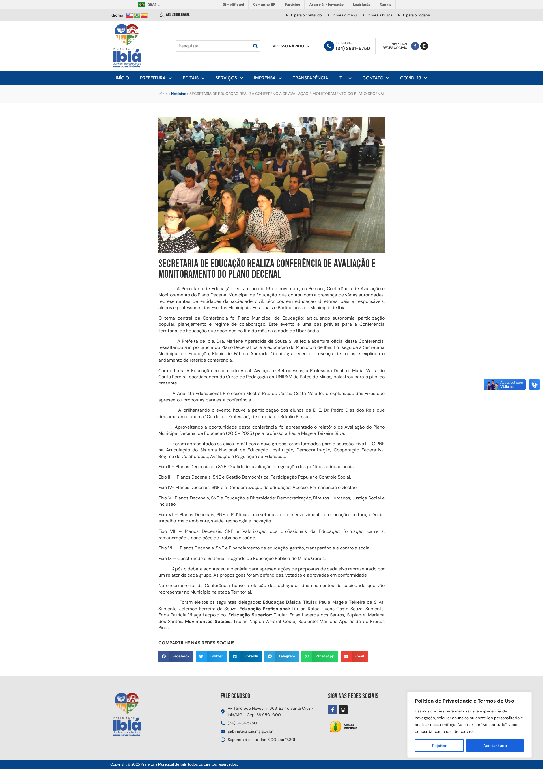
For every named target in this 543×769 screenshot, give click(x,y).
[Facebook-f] (415, 46)
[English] (129, 15)
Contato (373, 78)
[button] (175, 656)
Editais (191, 78)
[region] (469, 725)
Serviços (226, 78)
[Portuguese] (137, 15)
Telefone (344, 43)
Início (122, 78)
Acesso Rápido (288, 46)
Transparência (310, 78)
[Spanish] (144, 15)
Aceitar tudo (495, 745)
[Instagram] (424, 46)
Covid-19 (410, 78)
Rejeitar (439, 745)
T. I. (342, 78)
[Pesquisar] (255, 46)
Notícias (178, 93)
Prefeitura (153, 78)
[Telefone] (329, 46)
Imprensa (265, 78)
